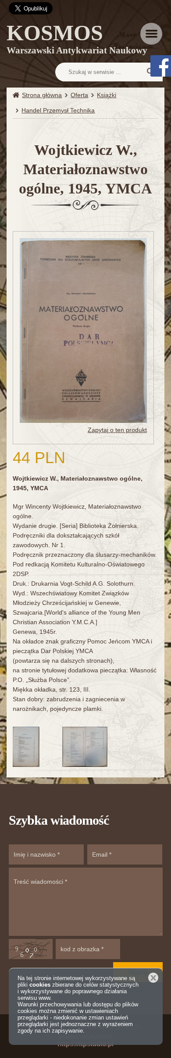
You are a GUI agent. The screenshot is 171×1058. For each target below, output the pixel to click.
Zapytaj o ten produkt (117, 429)
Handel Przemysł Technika (58, 110)
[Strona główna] (17, 95)
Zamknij (153, 978)
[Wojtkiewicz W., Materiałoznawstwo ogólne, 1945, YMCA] (83, 330)
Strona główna (42, 94)
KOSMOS (77, 40)
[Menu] (151, 34)
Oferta (79, 94)
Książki (106, 94)
